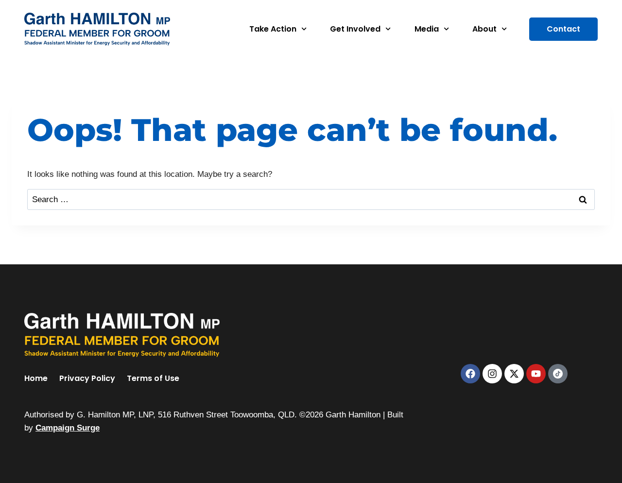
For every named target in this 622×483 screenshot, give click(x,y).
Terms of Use (153, 378)
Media (427, 28)
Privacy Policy (87, 378)
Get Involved (355, 28)
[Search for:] (311, 199)
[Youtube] (536, 373)
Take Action (272, 28)
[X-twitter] (514, 373)
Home (36, 378)
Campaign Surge (67, 427)
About (484, 28)
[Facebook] (470, 373)
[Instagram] (492, 373)
